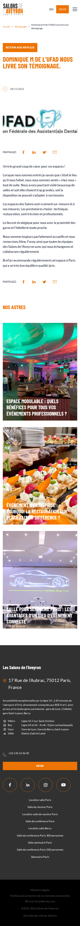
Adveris (52, 915)
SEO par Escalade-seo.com (40, 901)
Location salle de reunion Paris (40, 814)
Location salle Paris (40, 799)
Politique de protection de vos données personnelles (40, 895)
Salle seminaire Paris (40, 842)
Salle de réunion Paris (40, 806)
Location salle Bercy (40, 828)
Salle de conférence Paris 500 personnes (40, 849)
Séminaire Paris (40, 856)
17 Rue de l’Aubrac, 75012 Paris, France (39, 683)
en (51, 9)
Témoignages (20, 26)
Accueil (6, 26)
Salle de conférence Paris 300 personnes (40, 835)
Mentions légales (40, 890)
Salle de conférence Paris (40, 821)
